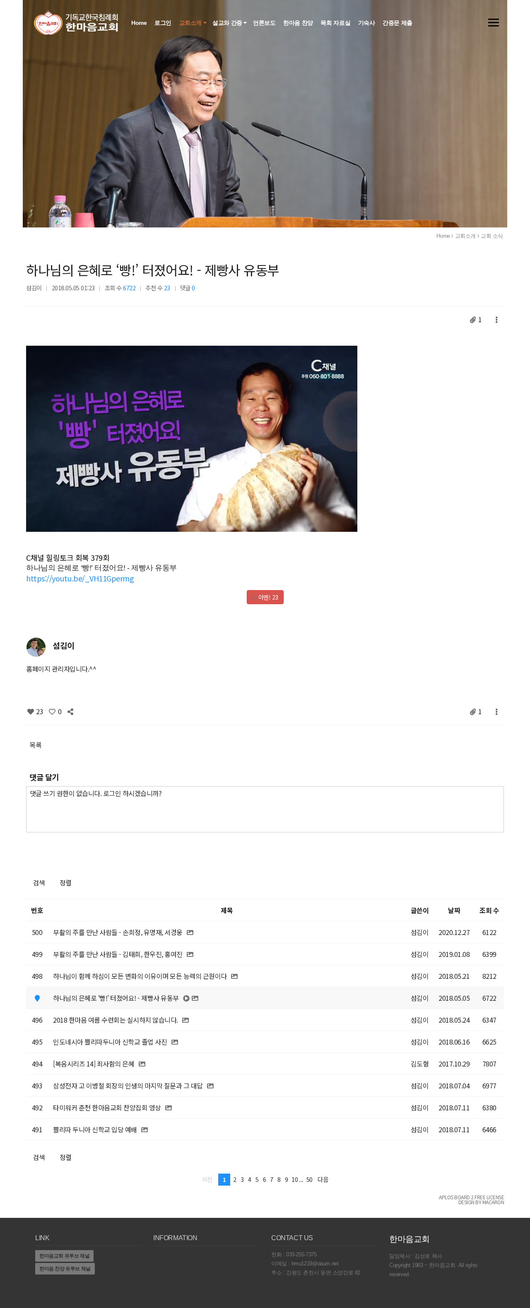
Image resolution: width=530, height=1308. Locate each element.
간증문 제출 (398, 22)
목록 (35, 745)
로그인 (163, 22)
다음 (323, 1179)
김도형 (420, 1064)
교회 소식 (492, 236)
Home (139, 22)
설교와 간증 (227, 22)
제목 (227, 910)
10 (295, 1179)
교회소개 (191, 22)
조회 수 (489, 910)
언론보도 (265, 22)
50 (309, 1179)
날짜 (454, 910)
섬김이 (34, 287)
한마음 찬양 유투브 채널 (65, 1269)
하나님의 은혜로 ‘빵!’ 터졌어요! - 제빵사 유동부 (152, 269)
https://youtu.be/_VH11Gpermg (80, 578)
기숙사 (367, 22)
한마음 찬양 (298, 22)
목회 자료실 (336, 22)
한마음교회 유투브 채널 (64, 1256)
